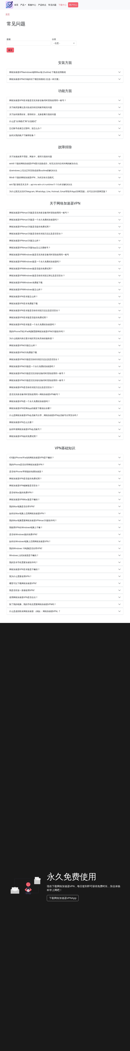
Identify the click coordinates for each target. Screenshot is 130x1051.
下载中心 (62, 4)
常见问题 (52, 4)
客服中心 (32, 4)
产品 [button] (22, 4)
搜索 (9, 39)
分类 (54, 39)
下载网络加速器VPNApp (62, 898)
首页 (16, 4)
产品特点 (42, 4)
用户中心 (73, 4)
